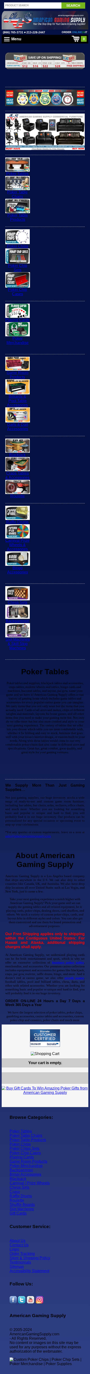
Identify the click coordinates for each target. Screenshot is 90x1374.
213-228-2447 (35, 32)
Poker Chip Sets (17, 268)
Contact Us (19, 1245)
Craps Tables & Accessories (17, 475)
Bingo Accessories (17, 570)
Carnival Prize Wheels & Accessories (17, 544)
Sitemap (17, 1267)
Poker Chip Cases (17, 292)
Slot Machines (22, 1209)
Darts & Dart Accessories (17, 426)
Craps (15, 1192)
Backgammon (17, 621)
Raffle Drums (17, 522)
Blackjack (17, 455)
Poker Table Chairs (17, 194)
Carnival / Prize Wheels (30, 1183)
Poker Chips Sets (24, 1148)
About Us (17, 1241)
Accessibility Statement (29, 1271)
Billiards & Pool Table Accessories (17, 400)
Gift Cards (18, 1213)
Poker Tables (17, 174)
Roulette (17, 496)
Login (14, 1249)
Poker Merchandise (17, 340)
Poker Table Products (17, 217)
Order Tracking (22, 1254)
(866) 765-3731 (13, 32)
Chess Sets (17, 602)
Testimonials (20, 1262)
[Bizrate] (81, 1049)
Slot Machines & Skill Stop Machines (18, 643)
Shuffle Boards (22, 1205)
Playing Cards (17, 320)
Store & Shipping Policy (30, 1258)
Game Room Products (17, 375)
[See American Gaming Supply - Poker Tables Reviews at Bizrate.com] (45, 1038)
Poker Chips (17, 246)
